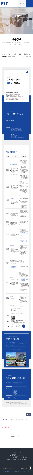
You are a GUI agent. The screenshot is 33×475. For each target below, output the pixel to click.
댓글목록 (6, 427)
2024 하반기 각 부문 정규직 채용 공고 (17, 419)
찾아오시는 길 (26, 471)
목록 (29, 414)
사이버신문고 (17, 471)
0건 (10, 56)
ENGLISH (22, 3)
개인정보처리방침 (7, 471)
